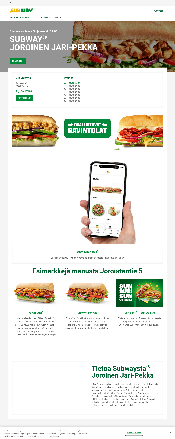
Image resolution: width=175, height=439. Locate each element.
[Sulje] (171, 433)
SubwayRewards (87, 251)
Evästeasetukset (134, 433)
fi (10, 3)
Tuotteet (158, 11)
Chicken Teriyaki (87, 312)
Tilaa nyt (18, 60)
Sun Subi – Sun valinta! (139, 312)
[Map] (48, 388)
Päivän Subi (35, 312)
